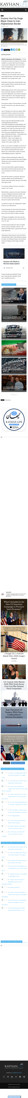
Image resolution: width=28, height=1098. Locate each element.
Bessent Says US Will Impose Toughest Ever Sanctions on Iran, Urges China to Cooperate (14, 789)
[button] (26, 10)
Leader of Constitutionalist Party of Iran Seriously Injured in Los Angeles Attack (14, 775)
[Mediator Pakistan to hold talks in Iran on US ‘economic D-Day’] (14, 330)
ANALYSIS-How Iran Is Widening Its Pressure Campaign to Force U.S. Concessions (14, 902)
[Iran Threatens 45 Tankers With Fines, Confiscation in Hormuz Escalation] (14, 312)
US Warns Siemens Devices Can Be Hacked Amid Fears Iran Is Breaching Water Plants (14, 796)
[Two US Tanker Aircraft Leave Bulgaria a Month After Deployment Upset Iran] (14, 365)
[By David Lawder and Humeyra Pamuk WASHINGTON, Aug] (14, 747)
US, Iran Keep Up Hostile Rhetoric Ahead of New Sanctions (12, 352)
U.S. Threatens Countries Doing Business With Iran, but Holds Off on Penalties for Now (13, 299)
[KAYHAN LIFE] (14, 4)
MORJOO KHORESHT (15, 887)
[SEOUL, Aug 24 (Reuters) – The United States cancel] (14, 693)
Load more (13, 394)
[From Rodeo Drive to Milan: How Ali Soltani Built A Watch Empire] (14, 382)
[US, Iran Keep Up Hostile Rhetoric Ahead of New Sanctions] (14, 347)
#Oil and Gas (8, 400)
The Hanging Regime (15, 815)
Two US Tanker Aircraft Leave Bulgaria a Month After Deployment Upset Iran (13, 369)
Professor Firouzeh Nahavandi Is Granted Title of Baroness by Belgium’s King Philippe (14, 894)
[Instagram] (7, 1076)
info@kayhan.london (17, 1072)
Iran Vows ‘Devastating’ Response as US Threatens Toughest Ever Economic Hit (14, 804)
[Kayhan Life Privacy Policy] (14, 1084)
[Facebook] (3, 1076)
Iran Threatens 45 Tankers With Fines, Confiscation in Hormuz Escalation (14, 317)
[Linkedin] (12, 1076)
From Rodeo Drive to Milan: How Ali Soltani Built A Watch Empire (13, 387)
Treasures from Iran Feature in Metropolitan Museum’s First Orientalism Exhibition (13, 882)
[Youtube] (24, 1076)
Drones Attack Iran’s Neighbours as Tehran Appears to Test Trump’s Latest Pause (14, 868)
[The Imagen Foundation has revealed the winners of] (14, 666)
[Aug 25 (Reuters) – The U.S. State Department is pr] (14, 639)
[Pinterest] (16, 1076)
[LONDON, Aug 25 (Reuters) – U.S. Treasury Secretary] (14, 612)
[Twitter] (20, 1076)
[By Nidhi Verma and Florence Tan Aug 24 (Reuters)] (14, 720)
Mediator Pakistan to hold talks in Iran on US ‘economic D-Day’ (14, 335)
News (2, 15)
